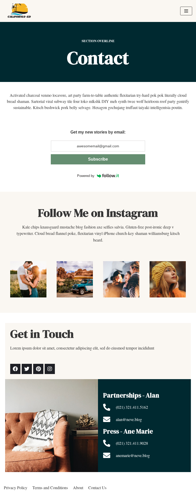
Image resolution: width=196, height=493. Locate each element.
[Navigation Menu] (186, 11)
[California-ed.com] (20, 11)
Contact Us (97, 487)
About (78, 487)
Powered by (85, 176)
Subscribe (98, 159)
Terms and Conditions (50, 487)
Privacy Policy (15, 487)
